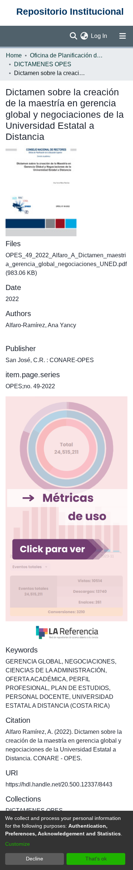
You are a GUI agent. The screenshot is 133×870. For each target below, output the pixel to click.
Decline (34, 859)
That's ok (96, 859)
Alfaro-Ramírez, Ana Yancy (41, 325)
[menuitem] (84, 36)
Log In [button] (99, 36)
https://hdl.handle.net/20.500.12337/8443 (59, 784)
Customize (17, 844)
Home (14, 55)
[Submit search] (73, 36)
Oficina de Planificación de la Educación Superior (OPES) (67, 55)
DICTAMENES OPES (42, 64)
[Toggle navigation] (122, 36)
